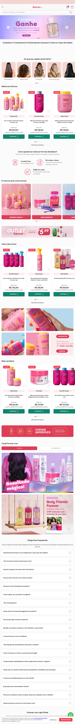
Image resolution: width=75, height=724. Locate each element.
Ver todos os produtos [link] (37, 145)
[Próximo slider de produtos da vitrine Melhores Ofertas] (73, 117)
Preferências (53, 719)
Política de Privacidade (40, 718)
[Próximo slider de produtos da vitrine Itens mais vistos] (73, 275)
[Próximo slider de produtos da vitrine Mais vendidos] (73, 392)
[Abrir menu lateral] (2, 7)
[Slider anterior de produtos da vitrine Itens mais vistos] (1, 275)
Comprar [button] (12, 136)
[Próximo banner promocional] (66, 27)
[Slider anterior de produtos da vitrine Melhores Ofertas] (1, 117)
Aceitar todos (66, 719)
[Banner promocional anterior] (8, 27)
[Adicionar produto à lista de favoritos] (23, 111)
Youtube (19, 448)
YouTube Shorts (55, 448)
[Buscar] (71, 12)
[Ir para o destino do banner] (37, 27)
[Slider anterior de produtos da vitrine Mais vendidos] (1, 392)
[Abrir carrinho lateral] (72, 7)
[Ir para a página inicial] (37, 7)
